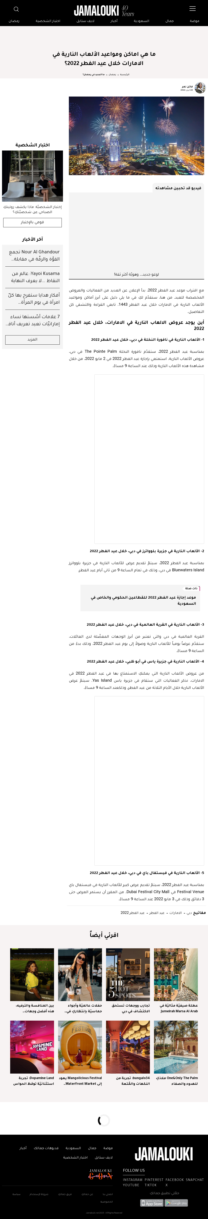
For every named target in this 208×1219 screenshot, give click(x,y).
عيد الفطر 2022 (133, 912)
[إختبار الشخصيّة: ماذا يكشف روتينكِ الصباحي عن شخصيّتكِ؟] (32, 176)
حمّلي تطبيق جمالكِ (164, 1193)
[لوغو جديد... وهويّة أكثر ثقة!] (136, 232)
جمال (170, 21)
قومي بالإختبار (32, 223)
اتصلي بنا (108, 1194)
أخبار (114, 21)
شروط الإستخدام (38, 1194)
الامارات (175, 912)
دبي (189, 912)
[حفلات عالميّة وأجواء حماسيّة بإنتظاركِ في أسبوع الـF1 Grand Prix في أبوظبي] (80, 974)
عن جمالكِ (87, 1194)
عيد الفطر (157, 912)
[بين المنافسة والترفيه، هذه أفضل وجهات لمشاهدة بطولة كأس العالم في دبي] (32, 974)
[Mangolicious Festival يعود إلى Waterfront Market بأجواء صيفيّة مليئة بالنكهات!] (80, 1047)
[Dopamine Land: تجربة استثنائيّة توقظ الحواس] (32, 1047)
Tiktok (151, 1185)
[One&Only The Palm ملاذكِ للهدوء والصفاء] (176, 1047)
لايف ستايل (85, 21)
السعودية (141, 21)
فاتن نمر (187, 86)
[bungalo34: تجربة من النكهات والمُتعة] (128, 1047)
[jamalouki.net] (104, 11)
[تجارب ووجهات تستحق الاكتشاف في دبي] (128, 974)
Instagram (133, 1180)
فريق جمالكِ (65, 1194)
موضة (194, 21)
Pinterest (154, 1180)
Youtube (131, 1185)
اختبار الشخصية (48, 21)
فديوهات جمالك (46, 1148)
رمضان (14, 21)
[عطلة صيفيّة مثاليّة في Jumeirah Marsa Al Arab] (176, 974)
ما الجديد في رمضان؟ (94, 75)
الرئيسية (124, 75)
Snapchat (195, 1180)
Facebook (175, 1180)
